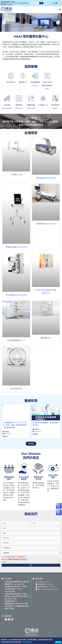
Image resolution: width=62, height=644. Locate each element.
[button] (60, 9)
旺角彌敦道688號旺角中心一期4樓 (16, 586)
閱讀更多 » (6, 436)
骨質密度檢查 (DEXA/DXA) (46, 178)
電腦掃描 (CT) (46, 338)
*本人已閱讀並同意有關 (15, 559)
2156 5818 (52, 586)
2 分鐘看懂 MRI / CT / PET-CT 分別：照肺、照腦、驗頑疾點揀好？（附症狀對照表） (15, 425)
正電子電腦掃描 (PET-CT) (16, 340)
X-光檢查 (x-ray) (16, 174)
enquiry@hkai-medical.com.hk (49, 589)
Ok (58, 642)
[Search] (41, 3)
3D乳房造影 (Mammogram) (16, 295)
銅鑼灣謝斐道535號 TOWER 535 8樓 (16, 603)
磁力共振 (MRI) (16, 388)
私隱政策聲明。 (23, 559)
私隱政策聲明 (27, 642)
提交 (31, 565)
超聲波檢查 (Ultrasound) (45, 223)
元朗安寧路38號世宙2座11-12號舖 (16, 594)
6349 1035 (48, 582)
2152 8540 (49, 584)
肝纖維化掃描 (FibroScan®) (16, 247)
